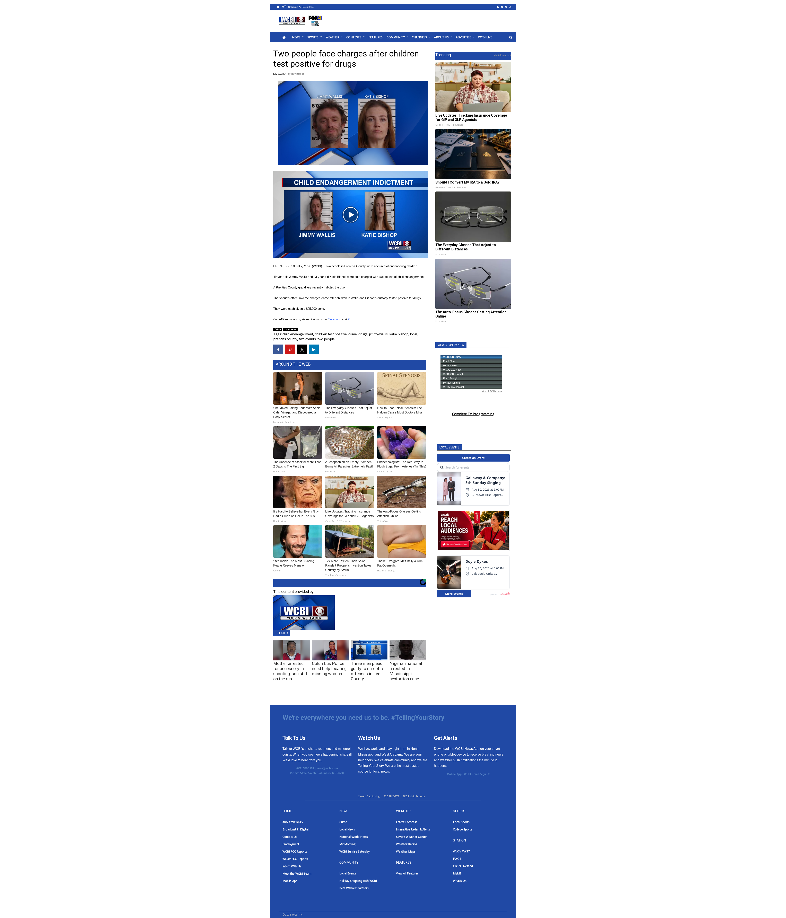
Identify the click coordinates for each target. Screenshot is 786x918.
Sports (312, 37)
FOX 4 (457, 859)
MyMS (457, 873)
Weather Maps (406, 851)
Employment (290, 844)
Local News (290, 329)
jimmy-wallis (378, 334)
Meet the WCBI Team (296, 873)
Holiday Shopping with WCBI (358, 881)
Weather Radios (406, 844)
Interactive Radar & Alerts (413, 829)
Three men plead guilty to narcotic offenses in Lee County (367, 671)
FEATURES (375, 37)
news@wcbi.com (327, 768)
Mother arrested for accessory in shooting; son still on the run (290, 671)
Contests (353, 37)
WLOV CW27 (461, 851)
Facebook (334, 319)
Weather (332, 37)
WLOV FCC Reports (295, 859)
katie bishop (398, 334)
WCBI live (485, 37)
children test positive (331, 334)
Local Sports (461, 822)
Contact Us (289, 837)
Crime (277, 329)
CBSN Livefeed (463, 866)
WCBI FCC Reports (294, 851)
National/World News (353, 837)
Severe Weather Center (411, 837)
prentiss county (285, 339)
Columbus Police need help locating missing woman (329, 668)
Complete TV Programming (473, 414)
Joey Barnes (297, 73)
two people (326, 339)
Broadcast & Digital (295, 829)
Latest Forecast (406, 822)
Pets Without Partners (354, 888)
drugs (362, 334)
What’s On (459, 881)
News (296, 37)
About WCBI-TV (292, 822)
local (413, 334)
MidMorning (347, 844)
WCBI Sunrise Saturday (354, 851)
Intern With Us (291, 866)
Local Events (347, 873)
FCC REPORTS (391, 796)
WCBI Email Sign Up (477, 774)
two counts (307, 339)
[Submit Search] (511, 37)
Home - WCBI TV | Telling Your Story (301, 21)
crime (352, 334)
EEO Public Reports (414, 796)
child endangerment (297, 334)
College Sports (462, 829)
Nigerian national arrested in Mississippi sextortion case (406, 671)
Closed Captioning (368, 796)
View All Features (407, 873)
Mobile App (454, 774)
